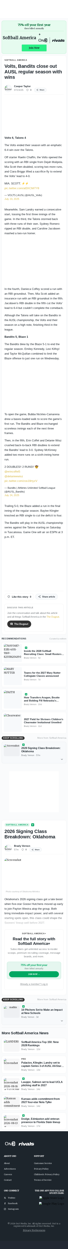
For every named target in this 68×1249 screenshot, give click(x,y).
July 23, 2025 (11, 199)
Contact (8, 1180)
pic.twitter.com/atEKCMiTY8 (21, 188)
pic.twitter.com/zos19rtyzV (20, 481)
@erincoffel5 (12, 471)
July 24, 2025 (11, 495)
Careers (8, 1174)
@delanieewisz (13, 476)
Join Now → (34, 974)
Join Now (34, 47)
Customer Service (43, 1163)
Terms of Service (42, 1180)
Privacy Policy (41, 1169)
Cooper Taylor (22, 86)
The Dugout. (53, 616)
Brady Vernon (22, 845)
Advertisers (10, 1169)
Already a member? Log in (34, 984)
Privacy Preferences (34, 1230)
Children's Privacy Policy (46, 1174)
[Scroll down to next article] (62, 759)
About (7, 1163)
